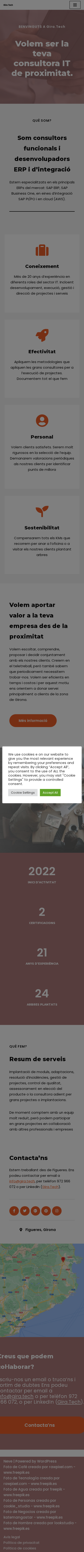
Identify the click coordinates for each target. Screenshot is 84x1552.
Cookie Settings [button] (23, 792)
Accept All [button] (50, 792)
